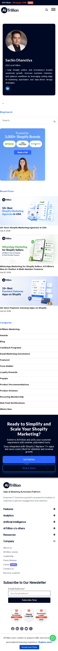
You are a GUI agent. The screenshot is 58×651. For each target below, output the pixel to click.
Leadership (8, 556)
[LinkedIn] (7, 88)
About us (7, 548)
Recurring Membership (12, 397)
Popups (4, 378)
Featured (4, 360)
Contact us (8, 568)
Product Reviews (9, 390)
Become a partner (11, 573)
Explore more (45, 642)
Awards (4, 335)
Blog (2, 341)
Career (9, 564)
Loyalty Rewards (8, 372)
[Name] (54, 121)
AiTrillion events (10, 552)
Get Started (28, 459)
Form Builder (6, 366)
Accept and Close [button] (29, 647)
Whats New (6, 409)
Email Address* (16, 589)
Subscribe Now (29, 600)
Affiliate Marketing (10, 329)
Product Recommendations (14, 384)
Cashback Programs (10, 347)
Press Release (10, 560)
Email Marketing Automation (15, 354)
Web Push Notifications (12, 403)
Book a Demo (29, 468)
